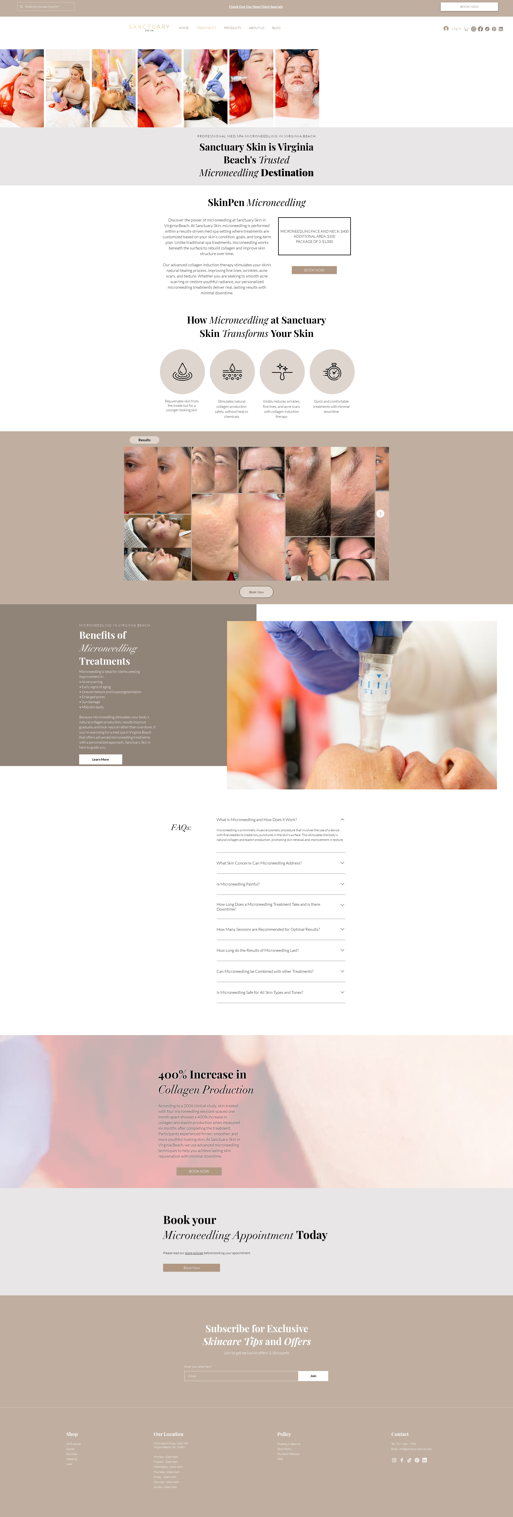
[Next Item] (380, 514)
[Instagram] (394, 1460)
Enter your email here (198, 1366)
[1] (501, 29)
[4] (494, 29)
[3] (409, 1460)
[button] (466, 29)
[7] (424, 1460)
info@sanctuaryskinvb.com (415, 1449)
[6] (417, 1460)
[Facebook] (402, 1460)
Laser (69, 1464)
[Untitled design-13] (473, 29)
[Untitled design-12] (480, 29)
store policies (194, 1253)
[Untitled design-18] (487, 29)
